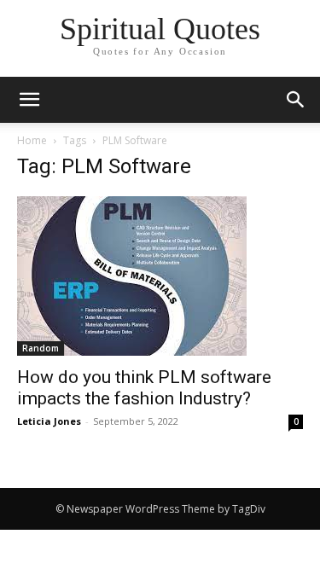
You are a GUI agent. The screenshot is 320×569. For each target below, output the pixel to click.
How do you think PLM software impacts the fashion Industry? (144, 388)
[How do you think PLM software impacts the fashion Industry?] (160, 276)
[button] (296, 100)
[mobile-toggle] (29, 100)
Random (40, 348)
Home (32, 140)
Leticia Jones (49, 421)
